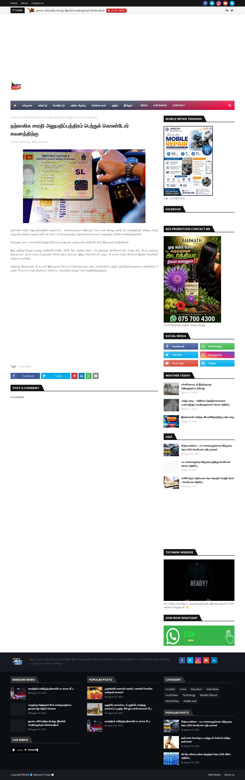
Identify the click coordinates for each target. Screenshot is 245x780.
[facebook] (205, 3)
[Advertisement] (122, 43)
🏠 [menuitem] (14, 105)
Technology (189, 695)
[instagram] (218, 3)
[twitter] (212, 3)
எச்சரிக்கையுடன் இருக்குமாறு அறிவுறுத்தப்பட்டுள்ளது (196, 386)
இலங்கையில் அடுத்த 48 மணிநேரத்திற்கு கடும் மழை (207, 417)
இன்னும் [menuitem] (128, 105)
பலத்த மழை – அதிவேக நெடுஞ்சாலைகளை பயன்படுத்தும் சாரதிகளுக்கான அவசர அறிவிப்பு (205, 402)
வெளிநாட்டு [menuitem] (59, 105)
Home (14, 3)
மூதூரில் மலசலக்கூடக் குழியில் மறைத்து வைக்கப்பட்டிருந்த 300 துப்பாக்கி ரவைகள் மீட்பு (80, 10)
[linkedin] (214, 660)
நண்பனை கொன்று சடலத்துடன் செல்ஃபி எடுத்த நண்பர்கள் (205, 739)
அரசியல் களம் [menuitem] (98, 105)
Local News (25, 117)
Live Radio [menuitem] (160, 105)
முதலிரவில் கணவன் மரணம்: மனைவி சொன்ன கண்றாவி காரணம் (129, 690)
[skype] (232, 3)
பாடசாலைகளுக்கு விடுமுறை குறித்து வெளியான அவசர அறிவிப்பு (205, 463)
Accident (170, 689)
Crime (183, 689)
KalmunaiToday (21, 141)
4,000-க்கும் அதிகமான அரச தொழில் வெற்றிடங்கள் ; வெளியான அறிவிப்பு (207, 480)
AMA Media (214, 774)
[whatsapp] (217, 346)
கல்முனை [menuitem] (27, 105)
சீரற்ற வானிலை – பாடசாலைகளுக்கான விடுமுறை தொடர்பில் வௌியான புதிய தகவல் (206, 447)
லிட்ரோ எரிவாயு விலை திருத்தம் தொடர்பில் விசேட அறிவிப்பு (206, 756)
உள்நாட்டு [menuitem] (42, 105)
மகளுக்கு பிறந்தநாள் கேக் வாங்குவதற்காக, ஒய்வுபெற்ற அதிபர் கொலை (50, 706)
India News (212, 689)
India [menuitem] (144, 105)
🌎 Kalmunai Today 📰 (42, 774)
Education (196, 689)
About (24, 3)
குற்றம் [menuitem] (115, 105)
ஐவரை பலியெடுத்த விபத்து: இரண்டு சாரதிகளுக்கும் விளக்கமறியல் (46, 723)
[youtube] (225, 3)
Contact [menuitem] (179, 105)
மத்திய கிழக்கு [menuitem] (78, 105)
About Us (229, 774)
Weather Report (208, 695)
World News (172, 701)
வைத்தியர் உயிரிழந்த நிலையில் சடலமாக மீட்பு (51, 688)
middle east (190, 701)
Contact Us (37, 3)
